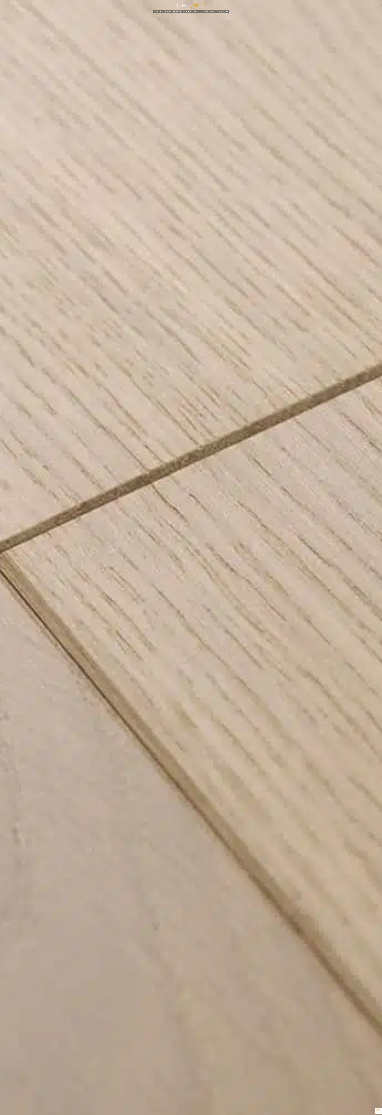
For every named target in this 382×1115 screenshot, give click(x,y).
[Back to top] (378, 1111)
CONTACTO (221, 11)
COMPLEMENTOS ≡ (189, 11)
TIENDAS (212, 11)
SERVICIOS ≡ (176, 11)
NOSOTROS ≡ (203, 11)
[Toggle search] (227, 11)
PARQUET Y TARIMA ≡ (162, 11)
